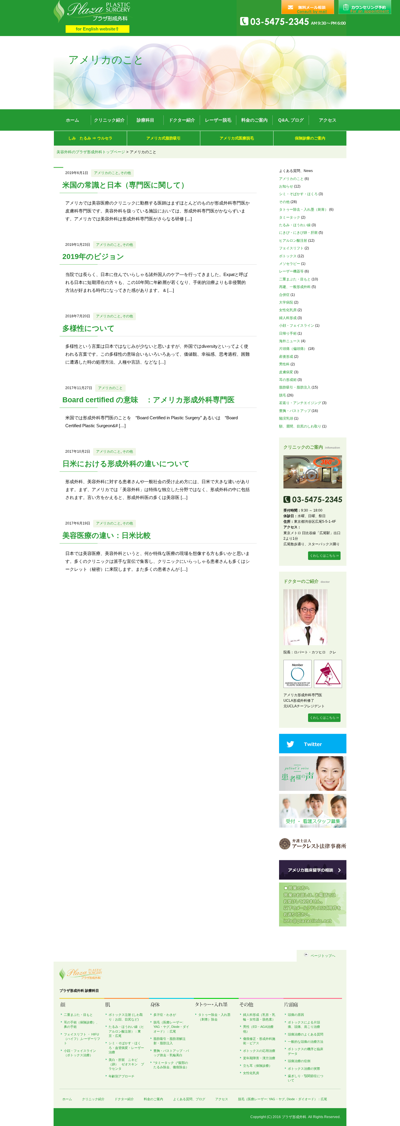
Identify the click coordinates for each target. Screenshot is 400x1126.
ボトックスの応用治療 (259, 1050)
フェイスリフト (291, 248)
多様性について (88, 328)
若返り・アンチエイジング (300, 403)
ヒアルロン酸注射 (293, 241)
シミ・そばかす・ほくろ (298, 194)
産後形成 (286, 357)
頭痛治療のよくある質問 (305, 1034)
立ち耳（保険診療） (257, 1065)
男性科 (284, 364)
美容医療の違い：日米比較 (106, 535)
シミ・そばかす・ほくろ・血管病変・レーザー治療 (126, 1047)
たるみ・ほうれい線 (295, 225)
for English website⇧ (97, 28)
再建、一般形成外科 (295, 287)
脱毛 (282, 395)
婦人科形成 (288, 318)
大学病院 (286, 302)
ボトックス (288, 256)
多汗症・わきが (164, 1014)
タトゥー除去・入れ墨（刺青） (303, 209)
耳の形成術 (288, 380)
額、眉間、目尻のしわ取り (300, 426)
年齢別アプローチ (121, 1076)
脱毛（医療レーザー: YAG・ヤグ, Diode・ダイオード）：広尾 (171, 1027)
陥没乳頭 (286, 418)
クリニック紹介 (109, 119)
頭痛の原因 (296, 1014)
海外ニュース (289, 341)
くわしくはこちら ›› (324, 555)
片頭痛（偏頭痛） (293, 349)
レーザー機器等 (291, 271)
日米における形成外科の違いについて (126, 463)
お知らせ (286, 186)
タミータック (289, 217)
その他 (125, 173)
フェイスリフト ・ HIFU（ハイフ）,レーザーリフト (82, 1039)
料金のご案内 (254, 119)
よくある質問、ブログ (189, 1099)
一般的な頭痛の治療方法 (305, 1041)
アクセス (327, 119)
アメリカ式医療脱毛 (237, 138)
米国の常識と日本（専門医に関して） (125, 185)
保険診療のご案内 (310, 138)
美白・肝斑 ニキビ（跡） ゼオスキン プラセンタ (126, 1064)
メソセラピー (289, 264)
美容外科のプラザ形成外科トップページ (91, 152)
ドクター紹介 (182, 119)
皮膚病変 (286, 372)
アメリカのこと (106, 173)
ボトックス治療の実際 (304, 1068)
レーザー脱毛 (218, 119)
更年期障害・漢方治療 (259, 1058)
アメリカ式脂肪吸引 (163, 138)
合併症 (284, 295)
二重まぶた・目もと (295, 279)
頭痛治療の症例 (299, 1061)
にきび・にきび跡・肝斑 (298, 233)
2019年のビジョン (93, 256)
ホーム (72, 119)
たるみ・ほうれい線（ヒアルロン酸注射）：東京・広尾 (126, 1031)
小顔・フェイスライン (296, 325)
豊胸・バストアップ (295, 411)
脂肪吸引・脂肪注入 (295, 387)
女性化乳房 (288, 310)
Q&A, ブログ (291, 119)
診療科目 (145, 119)
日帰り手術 (288, 333)
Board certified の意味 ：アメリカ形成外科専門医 (148, 400)
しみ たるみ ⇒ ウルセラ (90, 138)
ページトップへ (323, 956)
